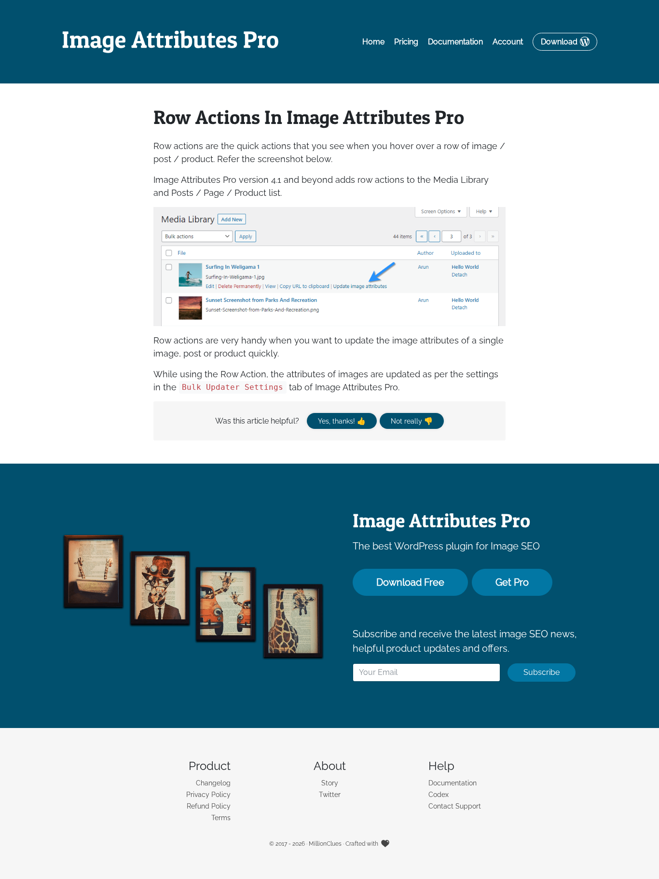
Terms (221, 818)
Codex (438, 794)
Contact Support (454, 806)
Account (508, 41)
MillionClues (325, 843)
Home (373, 41)
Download (559, 41)
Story (329, 783)
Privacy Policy (208, 794)
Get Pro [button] (512, 582)
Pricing (406, 41)
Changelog (213, 783)
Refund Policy (209, 806)
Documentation (455, 41)
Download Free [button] (410, 582)
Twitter (330, 794)
